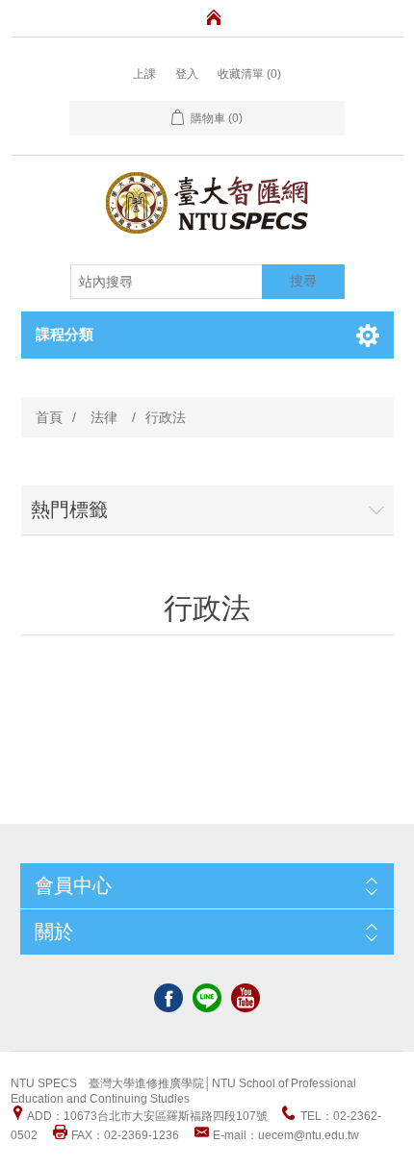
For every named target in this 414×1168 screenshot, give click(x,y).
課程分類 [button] (64, 334)
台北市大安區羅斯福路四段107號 (182, 1116)
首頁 (49, 417)
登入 (186, 74)
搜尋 (303, 280)
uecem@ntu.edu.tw (308, 1135)
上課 (144, 74)
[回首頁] (213, 17)
